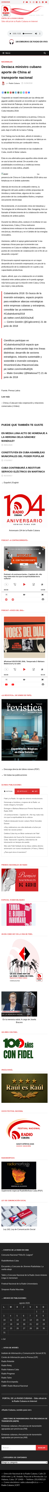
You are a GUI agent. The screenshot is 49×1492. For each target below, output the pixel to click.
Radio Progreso (8, 1374)
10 (4, 1320)
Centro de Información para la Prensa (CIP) (19, 1357)
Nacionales (6, 62)
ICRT (17, 1485)
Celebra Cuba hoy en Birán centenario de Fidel (21, 833)
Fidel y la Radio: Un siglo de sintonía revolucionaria (23, 798)
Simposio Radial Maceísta (12, 1289)
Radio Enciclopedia (9, 1382)
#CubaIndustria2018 (14, 344)
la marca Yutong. (26, 130)
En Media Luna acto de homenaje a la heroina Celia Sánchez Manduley (24, 437)
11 (11, 1320)
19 (18, 1324)
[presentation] (8, 791)
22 (37, 1324)
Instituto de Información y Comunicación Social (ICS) (23, 1353)
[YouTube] (27, 2)
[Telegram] (43, 2)
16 (44, 1320)
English (15, 483)
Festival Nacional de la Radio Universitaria (19, 1284)
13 (24, 1320)
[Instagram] (33, 2)
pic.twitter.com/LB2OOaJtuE (19, 317)
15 (37, 1320)
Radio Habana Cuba (10, 1370)
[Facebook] (24, 2)
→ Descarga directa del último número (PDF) (20, 769)
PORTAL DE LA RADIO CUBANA (12, 18)
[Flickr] (36, 2)
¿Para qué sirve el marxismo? (15, 852)
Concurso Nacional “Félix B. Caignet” (17, 1255)
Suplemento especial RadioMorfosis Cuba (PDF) (22, 1191)
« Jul (3, 1339)
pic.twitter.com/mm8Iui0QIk (18, 369)
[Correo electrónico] (46, 2)
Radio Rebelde (7, 1361)
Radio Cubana (14, 83)
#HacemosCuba (29, 365)
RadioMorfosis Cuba (10, 1261)
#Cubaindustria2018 (14, 313)
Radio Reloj (6, 1365)
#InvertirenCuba (12, 365)
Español (7, 483)
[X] (30, 2)
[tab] (8, 791)
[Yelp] (39, 2)
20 (24, 1324)
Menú (7, 53)
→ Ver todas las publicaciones (14, 775)
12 (18, 1320)
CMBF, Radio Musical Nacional (14, 1386)
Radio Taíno (6, 1378)
